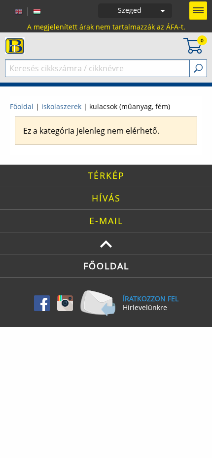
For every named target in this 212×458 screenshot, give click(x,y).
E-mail (106, 221)
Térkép (106, 175)
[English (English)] (19, 10)
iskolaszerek (61, 106)
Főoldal (22, 106)
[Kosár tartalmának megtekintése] (192, 45)
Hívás (106, 198)
